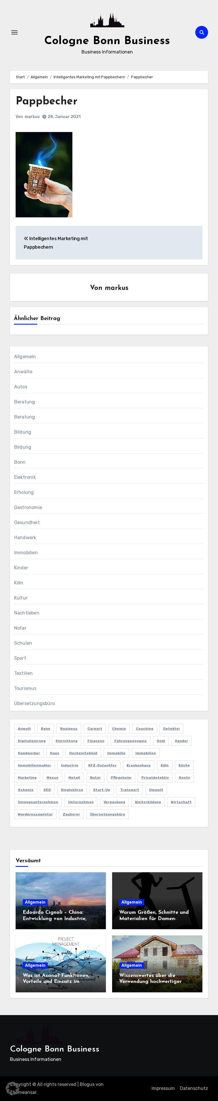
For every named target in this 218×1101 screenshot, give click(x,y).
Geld (161, 741)
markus (32, 116)
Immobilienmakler (34, 765)
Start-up (101, 790)
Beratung (24, 402)
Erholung (24, 492)
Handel (181, 741)
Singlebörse (72, 790)
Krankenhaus (139, 765)
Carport (94, 729)
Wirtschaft (181, 802)
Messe (52, 778)
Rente (184, 778)
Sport (20, 658)
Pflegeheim (121, 778)
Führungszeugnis (130, 741)
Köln (19, 582)
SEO (47, 790)
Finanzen (95, 741)
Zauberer (71, 814)
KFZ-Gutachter (102, 765)
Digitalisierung (32, 741)
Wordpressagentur (35, 814)
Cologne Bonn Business (107, 41)
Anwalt (24, 729)
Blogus (87, 1084)
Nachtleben (26, 613)
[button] (12, 1088)
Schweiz (25, 790)
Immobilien (26, 552)
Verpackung (114, 802)
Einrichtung (66, 741)
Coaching (144, 729)
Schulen (23, 643)
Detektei (171, 729)
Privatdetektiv (155, 778)
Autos (20, 386)
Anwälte (23, 371)
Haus (54, 753)
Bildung (22, 432)
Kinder (21, 567)
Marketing (27, 778)
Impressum (163, 1088)
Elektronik (25, 477)
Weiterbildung (148, 802)
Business (68, 729)
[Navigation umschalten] (14, 32)
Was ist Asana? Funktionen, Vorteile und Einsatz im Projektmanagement (56, 982)
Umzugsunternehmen (38, 802)
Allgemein (25, 356)
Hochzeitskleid (83, 753)
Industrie (69, 765)
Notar (20, 628)
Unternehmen (81, 802)
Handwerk (25, 537)
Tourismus (25, 688)
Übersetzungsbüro (34, 703)
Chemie (119, 729)
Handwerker (29, 753)
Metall (74, 778)
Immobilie (116, 753)
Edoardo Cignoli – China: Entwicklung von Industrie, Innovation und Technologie (56, 918)
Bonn (20, 462)
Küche (184, 765)
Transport (129, 790)
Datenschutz (194, 1088)
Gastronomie (28, 507)
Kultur (21, 598)
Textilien (23, 673)
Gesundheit (27, 522)
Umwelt (156, 790)
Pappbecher (46, 101)
